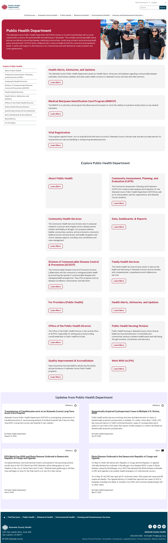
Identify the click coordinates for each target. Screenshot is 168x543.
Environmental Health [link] (100, 15)
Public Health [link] (65, 15)
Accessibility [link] (107, 539)
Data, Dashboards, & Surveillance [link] (18, 115)
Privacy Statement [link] (144, 539)
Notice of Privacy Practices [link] (91, 539)
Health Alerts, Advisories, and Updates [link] (17, 97)
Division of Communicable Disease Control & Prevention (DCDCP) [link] (18, 86)
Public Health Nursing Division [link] (17, 107)
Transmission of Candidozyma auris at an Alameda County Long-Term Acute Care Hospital (39, 412)
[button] (150, 526)
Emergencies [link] (117, 539)
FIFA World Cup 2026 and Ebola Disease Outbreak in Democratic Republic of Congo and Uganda (36, 457)
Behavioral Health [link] (81, 15)
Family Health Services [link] (14, 92)
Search (162, 7)
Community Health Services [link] (16, 81)
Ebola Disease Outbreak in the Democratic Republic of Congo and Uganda (124, 457)
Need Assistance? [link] (142, 2)
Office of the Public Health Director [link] (19, 103)
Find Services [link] (29, 15)
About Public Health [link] (13, 71)
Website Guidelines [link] (159, 539)
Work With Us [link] (10, 119)
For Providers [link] (10, 123)
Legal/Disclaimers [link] (130, 539)
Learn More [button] (56, 82)
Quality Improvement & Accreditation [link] (20, 111)
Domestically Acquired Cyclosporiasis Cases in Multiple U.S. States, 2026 (126, 412)
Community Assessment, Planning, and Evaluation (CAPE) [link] (19, 76)
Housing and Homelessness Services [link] (127, 15)
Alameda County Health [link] (47, 15)
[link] (12, 7)
